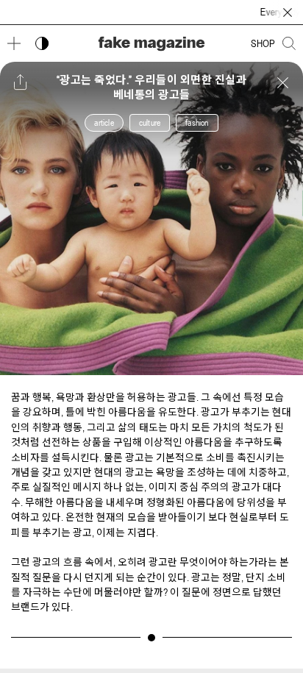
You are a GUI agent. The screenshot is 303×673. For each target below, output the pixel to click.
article (103, 123)
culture (149, 123)
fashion (196, 123)
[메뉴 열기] (14, 43)
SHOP (263, 43)
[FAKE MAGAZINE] (151, 43)
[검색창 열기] (289, 43)
